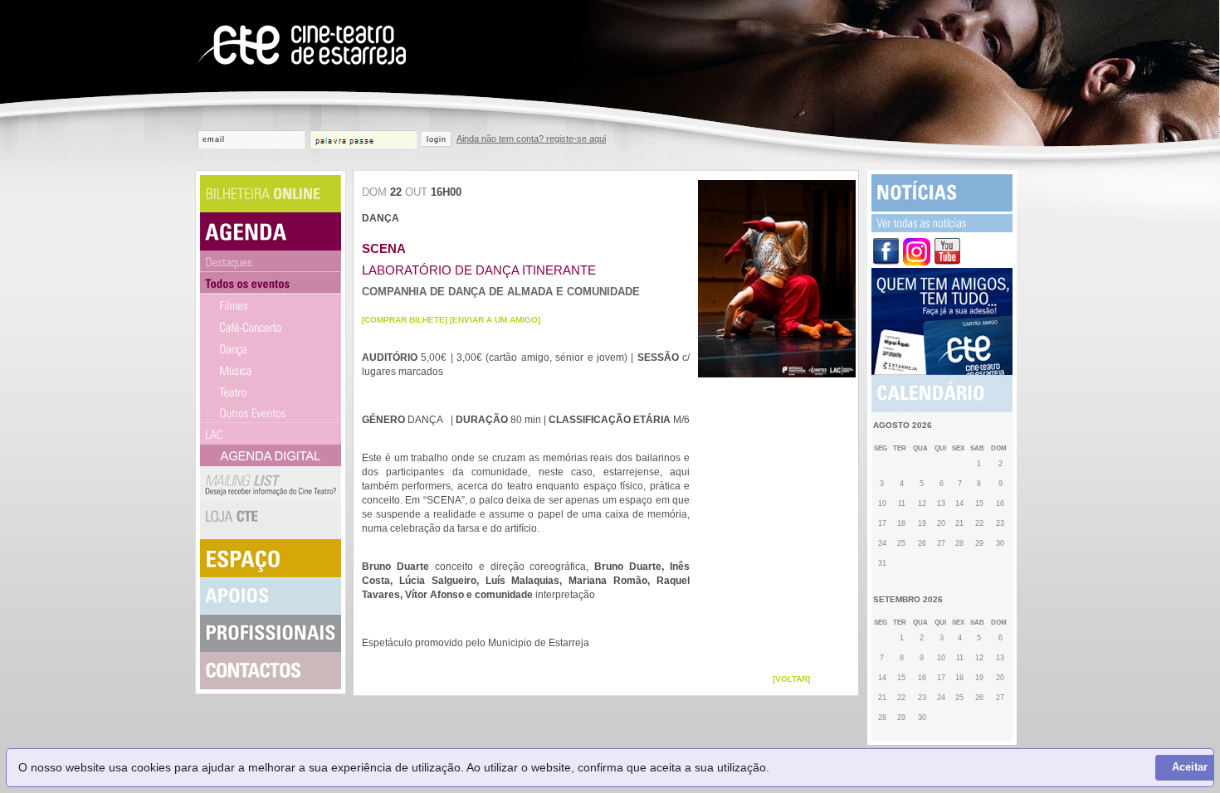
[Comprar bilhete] (404, 319)
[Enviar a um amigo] (495, 319)
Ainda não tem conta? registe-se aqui (531, 139)
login (437, 139)
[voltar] (791, 679)
